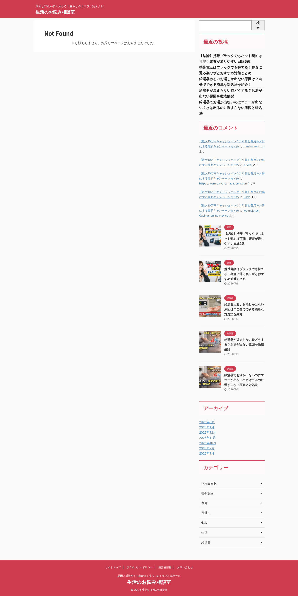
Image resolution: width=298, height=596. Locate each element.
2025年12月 (207, 432)
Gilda (246, 197)
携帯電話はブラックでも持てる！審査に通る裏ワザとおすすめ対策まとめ (244, 274)
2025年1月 (206, 453)
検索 (258, 25)
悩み (204, 522)
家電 (204, 503)
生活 (204, 532)
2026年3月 (207, 422)
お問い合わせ (185, 567)
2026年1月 (206, 427)
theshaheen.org (253, 146)
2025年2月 (206, 448)
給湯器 (206, 542)
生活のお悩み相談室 (55, 12)
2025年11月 (207, 437)
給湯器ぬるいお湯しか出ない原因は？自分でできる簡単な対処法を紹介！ (244, 309)
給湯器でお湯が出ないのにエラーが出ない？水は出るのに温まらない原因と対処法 (230, 107)
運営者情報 (164, 567)
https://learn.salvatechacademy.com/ (224, 183)
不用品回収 (209, 483)
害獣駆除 (207, 493)
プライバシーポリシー (140, 567)
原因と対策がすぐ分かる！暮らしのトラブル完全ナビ (149, 575)
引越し (206, 513)
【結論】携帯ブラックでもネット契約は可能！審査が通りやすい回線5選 (244, 238)
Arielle (247, 165)
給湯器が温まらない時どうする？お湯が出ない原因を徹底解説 (244, 344)
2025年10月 (207, 443)
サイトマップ (113, 567)
